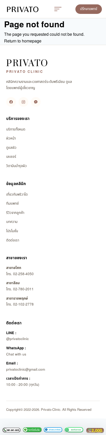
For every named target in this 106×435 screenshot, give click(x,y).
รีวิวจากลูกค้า (15, 212)
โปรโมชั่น (12, 231)
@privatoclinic (17, 339)
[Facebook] (11, 102)
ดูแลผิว (11, 147)
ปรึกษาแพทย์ (88, 9)
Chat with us (16, 354)
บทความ (11, 221)
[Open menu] (58, 9)
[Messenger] (36, 102)
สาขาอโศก (13, 268)
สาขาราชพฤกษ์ (17, 298)
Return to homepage (22, 41)
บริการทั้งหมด (15, 129)
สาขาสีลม (13, 283)
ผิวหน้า (11, 138)
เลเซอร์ (11, 156)
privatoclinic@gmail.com (25, 369)
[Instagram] (23, 102)
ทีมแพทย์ (12, 203)
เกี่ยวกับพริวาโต (17, 194)
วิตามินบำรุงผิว (16, 166)
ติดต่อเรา (12, 240)
